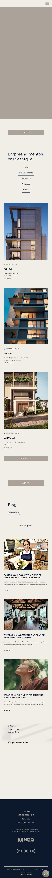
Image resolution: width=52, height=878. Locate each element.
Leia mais (7, 590)
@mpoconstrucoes (18, 742)
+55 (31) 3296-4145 (26, 815)
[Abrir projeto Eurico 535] (26, 400)
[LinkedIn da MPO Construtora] (32, 851)
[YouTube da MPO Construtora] (26, 851)
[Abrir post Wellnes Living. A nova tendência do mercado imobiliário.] (26, 674)
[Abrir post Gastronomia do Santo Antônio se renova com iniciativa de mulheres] (26, 554)
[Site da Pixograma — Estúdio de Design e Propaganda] (26, 874)
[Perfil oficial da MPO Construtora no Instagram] (26, 765)
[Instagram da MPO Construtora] (19, 851)
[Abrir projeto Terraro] (26, 316)
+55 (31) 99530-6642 (26, 823)
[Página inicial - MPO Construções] (11, 3)
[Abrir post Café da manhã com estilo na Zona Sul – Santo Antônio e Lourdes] (26, 614)
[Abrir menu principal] (47, 4)
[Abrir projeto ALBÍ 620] (26, 231)
